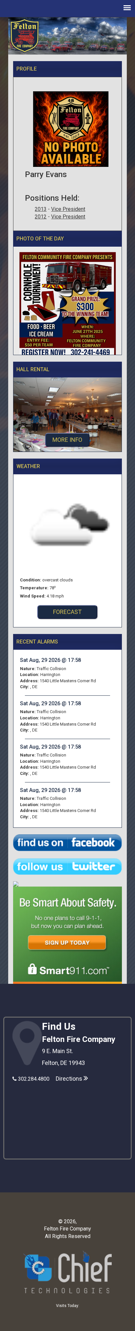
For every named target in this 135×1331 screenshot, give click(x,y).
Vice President (68, 209)
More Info (67, 439)
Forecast (67, 611)
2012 (41, 217)
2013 (41, 209)
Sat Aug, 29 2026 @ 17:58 (50, 660)
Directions (70, 1078)
